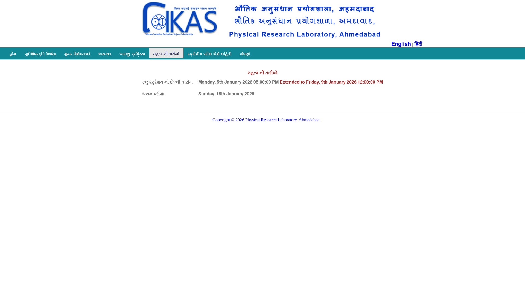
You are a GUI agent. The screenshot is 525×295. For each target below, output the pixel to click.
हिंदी (418, 44)
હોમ (13, 53)
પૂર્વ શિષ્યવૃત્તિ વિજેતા (40, 53)
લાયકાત (104, 53)
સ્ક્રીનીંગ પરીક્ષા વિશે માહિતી (209, 53)
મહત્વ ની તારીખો (166, 53)
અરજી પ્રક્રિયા (132, 53)
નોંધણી (245, 53)
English (401, 44)
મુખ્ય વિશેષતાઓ (77, 53)
